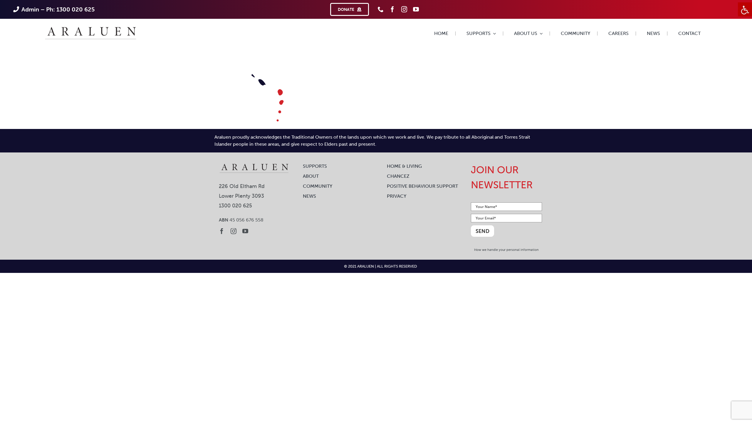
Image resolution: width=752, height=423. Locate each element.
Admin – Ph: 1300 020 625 (58, 9)
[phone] (381, 9)
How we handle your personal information (506, 250)
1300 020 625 (235, 205)
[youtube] (416, 9)
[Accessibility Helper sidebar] (745, 9)
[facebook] (392, 9)
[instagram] (404, 9)
